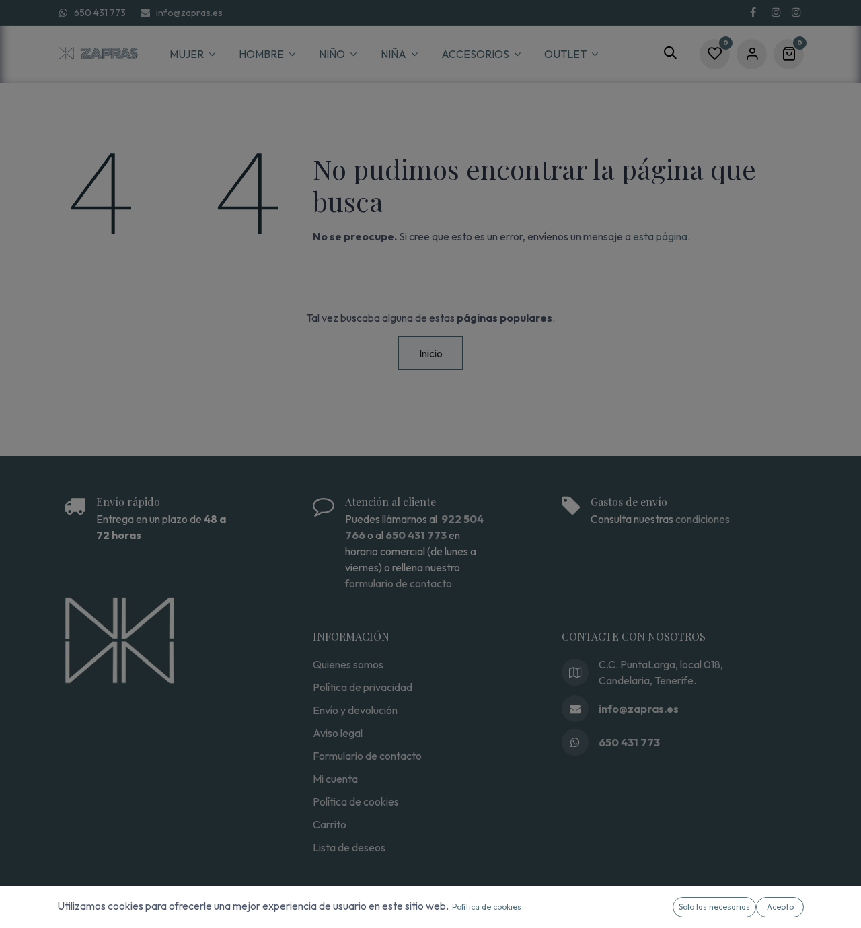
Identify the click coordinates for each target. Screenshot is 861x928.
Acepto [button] (780, 907)
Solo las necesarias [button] (714, 907)
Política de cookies (486, 907)
